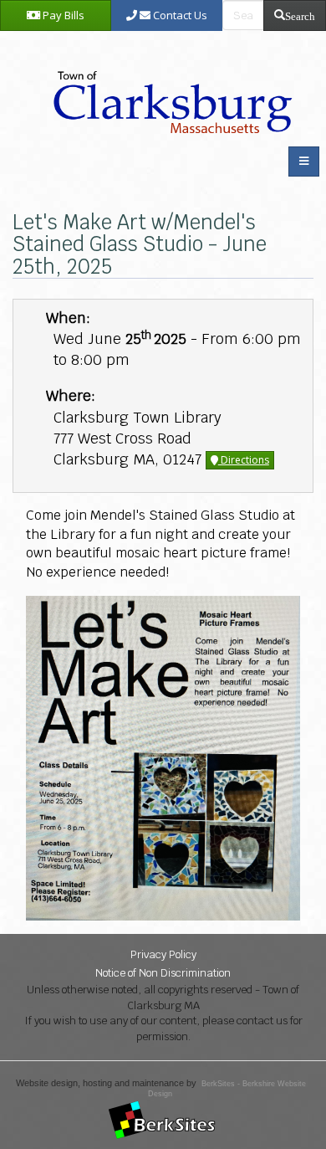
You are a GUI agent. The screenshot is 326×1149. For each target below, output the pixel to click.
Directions (243, 460)
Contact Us (178, 15)
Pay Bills (62, 15)
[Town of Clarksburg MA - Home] (169, 84)
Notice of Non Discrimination (163, 973)
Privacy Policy (163, 954)
